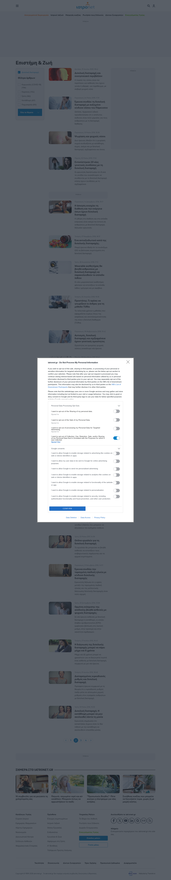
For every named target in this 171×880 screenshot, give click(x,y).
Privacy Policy (99, 518)
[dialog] (85, 440)
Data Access (85, 518)
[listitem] (85, 405)
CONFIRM (67, 508)
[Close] (128, 362)
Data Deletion (71, 518)
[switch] (116, 411)
